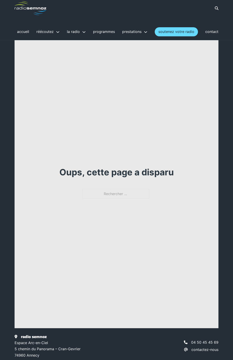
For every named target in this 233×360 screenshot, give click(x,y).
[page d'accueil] (30, 8)
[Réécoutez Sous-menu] (58, 32)
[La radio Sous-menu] (84, 32)
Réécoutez (45, 31)
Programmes (104, 31)
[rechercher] (213, 8)
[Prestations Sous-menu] (145, 32)
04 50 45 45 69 (204, 342)
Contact (211, 31)
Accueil (23, 31)
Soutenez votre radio (176, 31)
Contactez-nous (204, 349)
